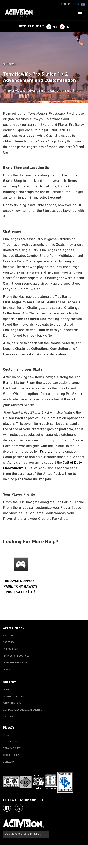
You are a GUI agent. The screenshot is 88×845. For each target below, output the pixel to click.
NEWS (6, 669)
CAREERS (8, 642)
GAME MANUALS (12, 703)
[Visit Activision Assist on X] (19, 808)
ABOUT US (9, 635)
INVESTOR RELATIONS (15, 663)
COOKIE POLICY (11, 755)
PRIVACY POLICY (12, 748)
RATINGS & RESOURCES (16, 656)
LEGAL (6, 735)
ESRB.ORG (9, 762)
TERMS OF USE (11, 741)
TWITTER (8, 717)
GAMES (7, 690)
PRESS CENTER (11, 649)
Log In (75, 4)
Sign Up (65, 4)
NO (68, 26)
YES (55, 26)
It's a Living (48, 452)
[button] (83, 4)
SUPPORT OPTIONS (14, 696)
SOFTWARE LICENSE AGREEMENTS (22, 710)
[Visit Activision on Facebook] (7, 808)
